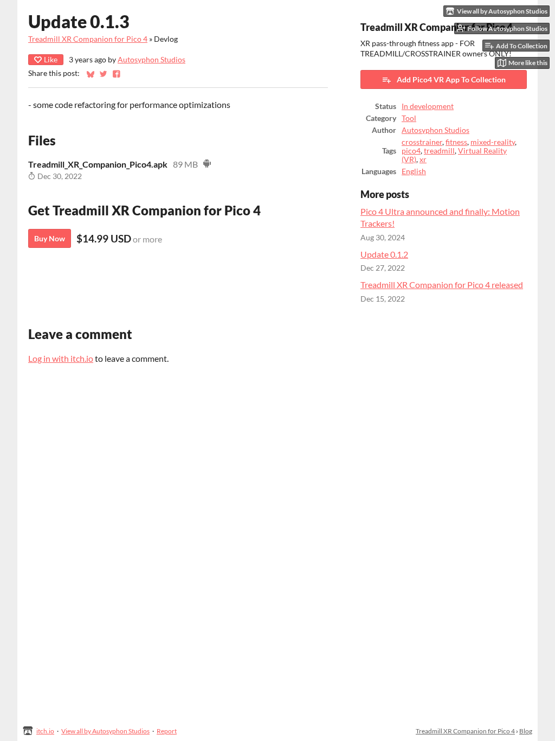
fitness (456, 142)
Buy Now (49, 238)
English (414, 171)
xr (423, 159)
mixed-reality (492, 142)
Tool (409, 118)
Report (167, 731)
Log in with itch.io (60, 358)
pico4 (411, 150)
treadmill (439, 150)
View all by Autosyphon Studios (105, 731)
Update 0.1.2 (384, 254)
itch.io (45, 731)
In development (428, 106)
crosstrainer (422, 142)
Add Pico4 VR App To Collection (451, 79)
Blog (525, 731)
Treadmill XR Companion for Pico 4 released (441, 284)
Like (50, 59)
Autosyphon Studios (151, 59)
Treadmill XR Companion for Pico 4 (87, 39)
